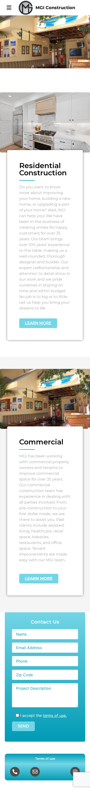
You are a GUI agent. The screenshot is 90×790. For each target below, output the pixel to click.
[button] (9, 7)
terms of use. (55, 715)
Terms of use (45, 758)
